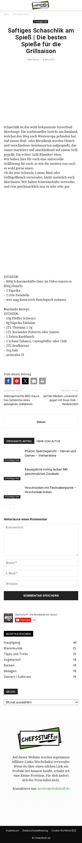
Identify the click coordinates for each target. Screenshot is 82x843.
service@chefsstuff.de (54, 788)
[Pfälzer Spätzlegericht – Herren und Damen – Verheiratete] (13, 455)
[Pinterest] (36, 800)
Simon (36, 59)
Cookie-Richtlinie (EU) (63, 830)
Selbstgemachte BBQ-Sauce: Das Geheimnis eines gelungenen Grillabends (22, 400)
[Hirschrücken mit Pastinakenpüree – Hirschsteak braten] (13, 492)
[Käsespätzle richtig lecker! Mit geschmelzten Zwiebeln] (13, 473)
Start (6, 14)
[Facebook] (15, 800)
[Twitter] (56, 800)
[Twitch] (46, 800)
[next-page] (12, 506)
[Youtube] (67, 800)
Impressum (12, 830)
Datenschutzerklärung (35, 830)
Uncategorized (21, 14)
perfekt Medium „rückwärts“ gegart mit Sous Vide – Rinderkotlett (60, 400)
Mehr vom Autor (48, 441)
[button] (6, 5)
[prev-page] (6, 506)
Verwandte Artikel (19, 441)
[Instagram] (25, 800)
